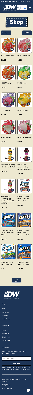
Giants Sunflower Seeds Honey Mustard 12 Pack (25, 220)
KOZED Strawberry (25, 45)
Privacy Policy (6, 385)
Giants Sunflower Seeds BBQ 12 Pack (25, 251)
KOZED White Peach (25, 127)
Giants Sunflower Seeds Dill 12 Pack (8, 251)
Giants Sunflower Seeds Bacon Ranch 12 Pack (8, 220)
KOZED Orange (8, 72)
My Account (5, 333)
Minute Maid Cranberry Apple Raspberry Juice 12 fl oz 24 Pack (8, 186)
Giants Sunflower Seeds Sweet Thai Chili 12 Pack (25, 186)
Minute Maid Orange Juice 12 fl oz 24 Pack (8, 154)
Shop (3, 308)
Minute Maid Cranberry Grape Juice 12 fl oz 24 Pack (25, 154)
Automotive (5, 312)
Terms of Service (7, 388)
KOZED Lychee (8, 127)
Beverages (5, 315)
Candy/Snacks (6, 319)
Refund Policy (6, 340)
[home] (9, 7)
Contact (4, 330)
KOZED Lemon (25, 72)
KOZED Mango (25, 100)
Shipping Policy (6, 337)
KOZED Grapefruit (8, 45)
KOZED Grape (8, 100)
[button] (25, 7)
